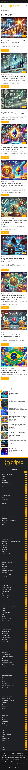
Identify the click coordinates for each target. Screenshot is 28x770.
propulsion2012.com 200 (7, 629)
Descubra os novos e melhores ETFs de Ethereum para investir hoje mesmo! (13, 77)
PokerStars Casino (6, 539)
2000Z (3, 497)
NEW (3, 524)
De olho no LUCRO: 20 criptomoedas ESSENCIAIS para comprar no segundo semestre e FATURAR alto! (13, 297)
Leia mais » (5, 50)
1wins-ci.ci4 (4, 639)
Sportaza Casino (5, 595)
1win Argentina (5, 534)
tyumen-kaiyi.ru (5, 702)
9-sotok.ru (4, 742)
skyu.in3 (3, 681)
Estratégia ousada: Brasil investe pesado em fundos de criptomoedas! (13, 371)
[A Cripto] (14, 6)
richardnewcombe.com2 (7, 562)
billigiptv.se (4, 730)
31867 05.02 (4, 547)
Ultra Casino (4, 566)
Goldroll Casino (5, 564)
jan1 (2, 671)
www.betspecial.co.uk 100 (7, 650)
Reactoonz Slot (5, 614)
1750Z (3, 732)
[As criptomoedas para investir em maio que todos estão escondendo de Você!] (4, 403)
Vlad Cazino (4, 551)
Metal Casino (4, 568)
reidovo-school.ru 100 (6, 574)
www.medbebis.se (5, 738)
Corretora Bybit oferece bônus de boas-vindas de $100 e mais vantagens (17, 441)
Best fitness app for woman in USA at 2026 (11, 648)
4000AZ (3, 717)
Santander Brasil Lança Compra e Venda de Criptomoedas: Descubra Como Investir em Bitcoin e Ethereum (13, 334)
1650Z (3, 708)
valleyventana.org (5, 715)
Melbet (3, 522)
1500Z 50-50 (5, 745)
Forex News (4, 645)
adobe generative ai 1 (6, 637)
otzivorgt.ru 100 (5, 597)
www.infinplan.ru (5, 721)
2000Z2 (3, 728)
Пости (3, 583)
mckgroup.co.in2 (5, 635)
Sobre (7, 763)
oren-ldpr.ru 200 (5, 627)
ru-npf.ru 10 (4, 543)
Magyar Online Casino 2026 (7, 656)
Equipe (10, 763)
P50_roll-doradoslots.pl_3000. (8, 664)
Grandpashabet (5, 633)
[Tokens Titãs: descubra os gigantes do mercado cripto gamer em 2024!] (4, 451)
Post (3, 478)
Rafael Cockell (4, 38)
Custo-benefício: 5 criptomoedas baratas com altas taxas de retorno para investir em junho (18, 409)
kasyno (3, 616)
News (3, 488)
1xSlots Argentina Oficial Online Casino (10, 606)
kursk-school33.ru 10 (6, 555)
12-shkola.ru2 (4, 683)
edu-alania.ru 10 (5, 545)
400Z (3, 713)
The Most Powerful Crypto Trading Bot (10, 537)
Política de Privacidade (20, 763)
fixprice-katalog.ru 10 (6, 585)
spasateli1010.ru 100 (6, 698)
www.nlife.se (4, 706)
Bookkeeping (4, 518)
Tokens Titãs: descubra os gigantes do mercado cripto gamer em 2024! (17, 449)
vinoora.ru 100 (5, 578)
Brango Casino (5, 560)
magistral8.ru (4, 747)
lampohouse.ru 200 (6, 654)
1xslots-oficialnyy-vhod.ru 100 (8, 685)
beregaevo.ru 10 (5, 668)
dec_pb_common (5, 689)
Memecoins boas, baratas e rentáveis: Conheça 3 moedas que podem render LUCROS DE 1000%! (17, 418)
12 (2, 679)
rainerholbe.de (5, 710)
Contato (13, 763)
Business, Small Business (7, 474)
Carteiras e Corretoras (6, 484)
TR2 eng (3, 532)
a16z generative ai (5, 514)
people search (5, 652)
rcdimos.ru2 (4, 725)
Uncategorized (5, 660)
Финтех (3, 509)
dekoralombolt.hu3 (6, 641)
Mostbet (3, 507)
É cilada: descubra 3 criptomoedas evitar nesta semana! (16, 392)
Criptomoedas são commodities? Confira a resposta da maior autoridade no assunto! (14, 222)
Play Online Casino (6, 620)
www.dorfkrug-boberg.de (7, 734)
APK (3, 593)
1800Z (3, 740)
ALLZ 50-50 (4, 719)
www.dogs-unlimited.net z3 (7, 666)
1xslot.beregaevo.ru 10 (6, 599)
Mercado (3, 476)
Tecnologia (4, 480)
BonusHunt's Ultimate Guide (7, 696)
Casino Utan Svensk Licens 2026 (9, 604)
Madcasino (4, 610)
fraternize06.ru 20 (5, 631)
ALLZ (3, 704)
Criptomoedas (5, 482)
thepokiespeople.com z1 (7, 662)
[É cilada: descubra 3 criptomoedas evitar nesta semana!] (4, 394)
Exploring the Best (5, 691)
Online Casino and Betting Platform (9, 520)
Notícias (3, 472)
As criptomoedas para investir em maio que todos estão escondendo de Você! (17, 400)
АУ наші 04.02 (5, 581)
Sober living (4, 511)
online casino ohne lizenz (7, 530)
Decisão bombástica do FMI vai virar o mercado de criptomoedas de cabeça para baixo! (17, 426)
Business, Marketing (6, 673)
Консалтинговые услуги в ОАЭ (8, 516)
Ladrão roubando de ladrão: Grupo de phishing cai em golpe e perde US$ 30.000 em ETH (12, 260)
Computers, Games (6, 495)
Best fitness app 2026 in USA (8, 553)
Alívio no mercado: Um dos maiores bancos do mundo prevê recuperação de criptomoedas (13, 185)
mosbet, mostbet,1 (5, 643)
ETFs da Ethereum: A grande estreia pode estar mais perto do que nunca (14, 148)
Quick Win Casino (5, 576)
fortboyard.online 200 (6, 622)
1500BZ (3, 749)
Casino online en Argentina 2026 (8, 570)
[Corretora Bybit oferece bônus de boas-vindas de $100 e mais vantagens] (4, 443)
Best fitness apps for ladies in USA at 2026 (11, 541)
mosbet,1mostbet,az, (6, 558)
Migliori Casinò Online (6, 589)
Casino (3, 491)
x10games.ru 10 (5, 687)
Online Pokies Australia (6, 618)
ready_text (4, 503)
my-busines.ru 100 (6, 612)
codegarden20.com (6, 601)
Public (3, 493)
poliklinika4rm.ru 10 (6, 572)
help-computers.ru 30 (6, 587)
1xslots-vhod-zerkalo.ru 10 (7, 694)
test (2, 658)
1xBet (3, 677)
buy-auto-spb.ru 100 (6, 591)
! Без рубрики (5, 499)
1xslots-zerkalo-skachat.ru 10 (8, 700)
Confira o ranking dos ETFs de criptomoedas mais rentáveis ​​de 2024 (12, 113)
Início (3, 10)
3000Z (3, 723)
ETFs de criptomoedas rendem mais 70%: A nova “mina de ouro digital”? (13, 42)
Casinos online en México (7, 675)
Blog (3, 486)
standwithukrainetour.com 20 (8, 624)
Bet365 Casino (5, 549)
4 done (3, 608)
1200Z (3, 736)
